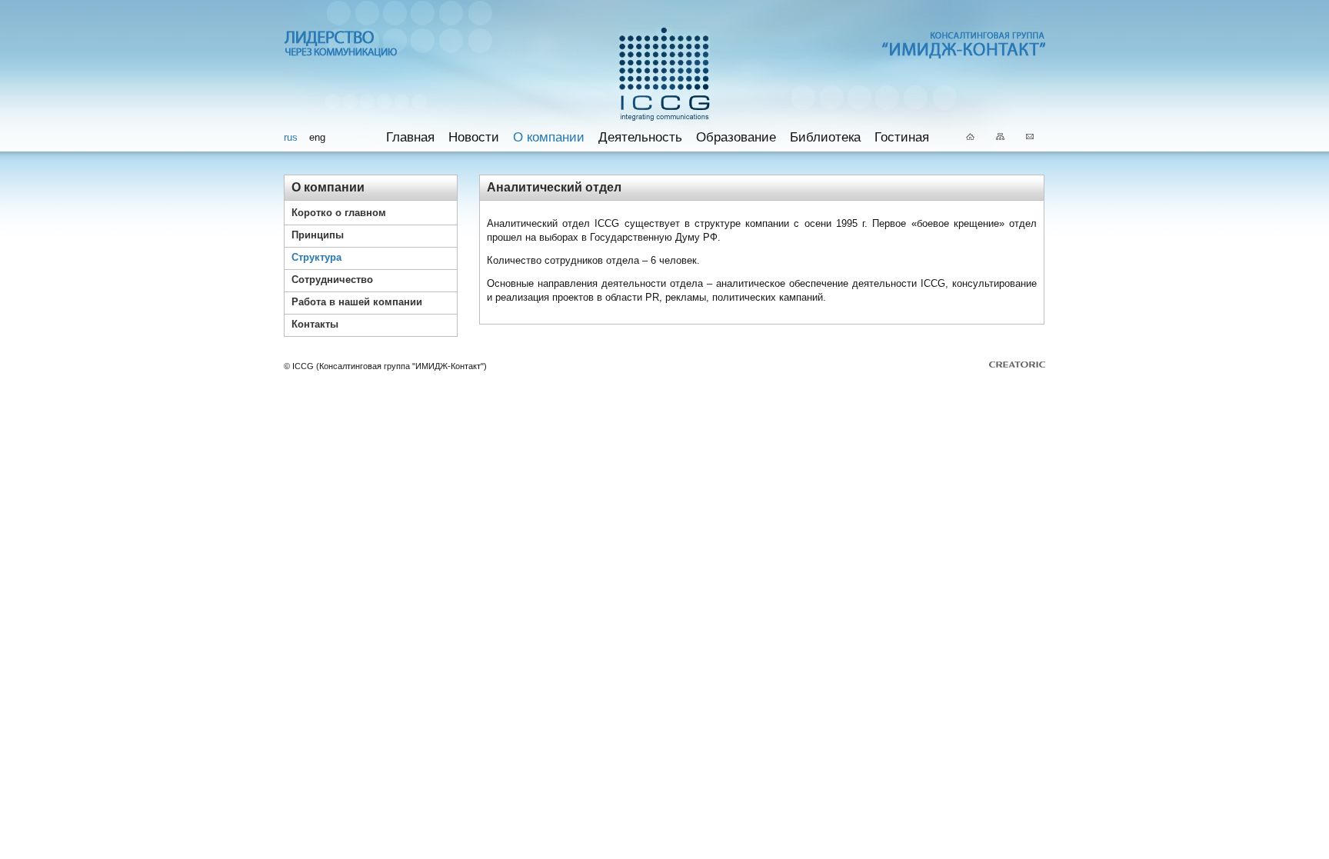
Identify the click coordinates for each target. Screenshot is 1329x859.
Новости (473, 137)
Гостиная (901, 137)
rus (291, 137)
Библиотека (825, 137)
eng (317, 137)
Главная (410, 137)
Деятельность (640, 137)
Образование (736, 137)
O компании (549, 137)
